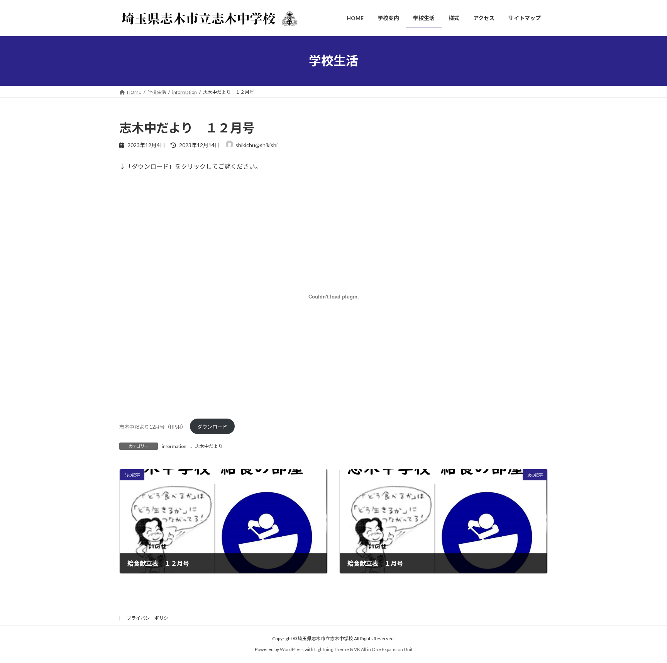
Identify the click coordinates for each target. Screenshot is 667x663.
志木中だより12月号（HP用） (152, 427)
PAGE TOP (644, 636)
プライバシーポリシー (150, 618)
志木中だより (209, 446)
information (174, 446)
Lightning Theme (331, 650)
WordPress (292, 650)
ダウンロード (212, 427)
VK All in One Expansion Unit (383, 650)
